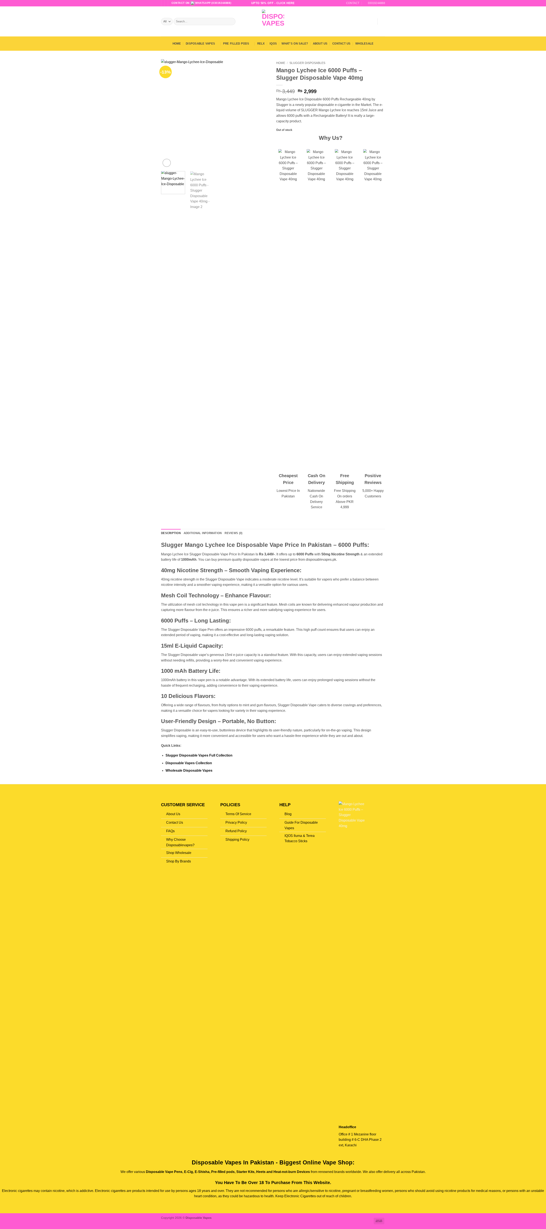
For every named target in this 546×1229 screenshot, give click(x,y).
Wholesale (364, 43)
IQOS (273, 43)
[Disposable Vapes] (273, 21)
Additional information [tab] (203, 533)
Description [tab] (171, 533)
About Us (320, 43)
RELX (261, 43)
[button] (372, 21)
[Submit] (231, 21)
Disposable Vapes (200, 43)
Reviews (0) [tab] (233, 533)
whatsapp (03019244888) (213, 2)
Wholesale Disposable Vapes (189, 770)
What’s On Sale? (295, 43)
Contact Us (341, 43)
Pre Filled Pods (236, 43)
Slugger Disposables (307, 63)
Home (177, 43)
